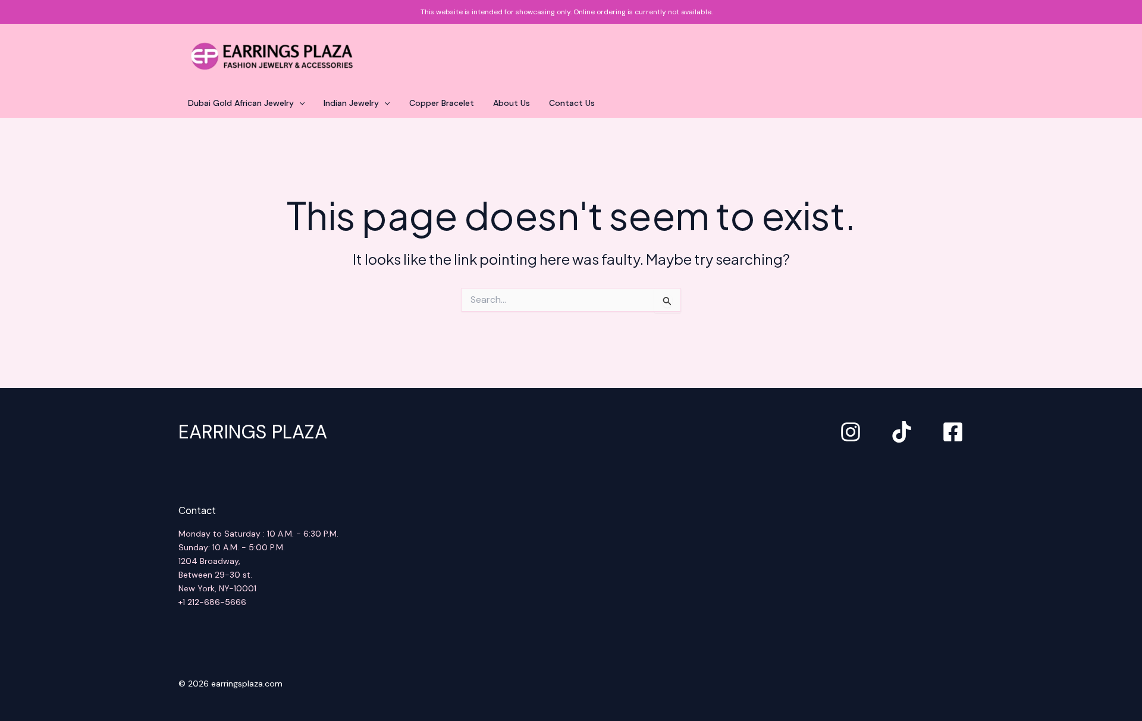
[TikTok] (901, 432)
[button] (299, 103)
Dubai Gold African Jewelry (241, 103)
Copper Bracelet (441, 103)
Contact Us (572, 103)
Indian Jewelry (351, 103)
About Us (511, 103)
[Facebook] (953, 432)
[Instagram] (850, 432)
